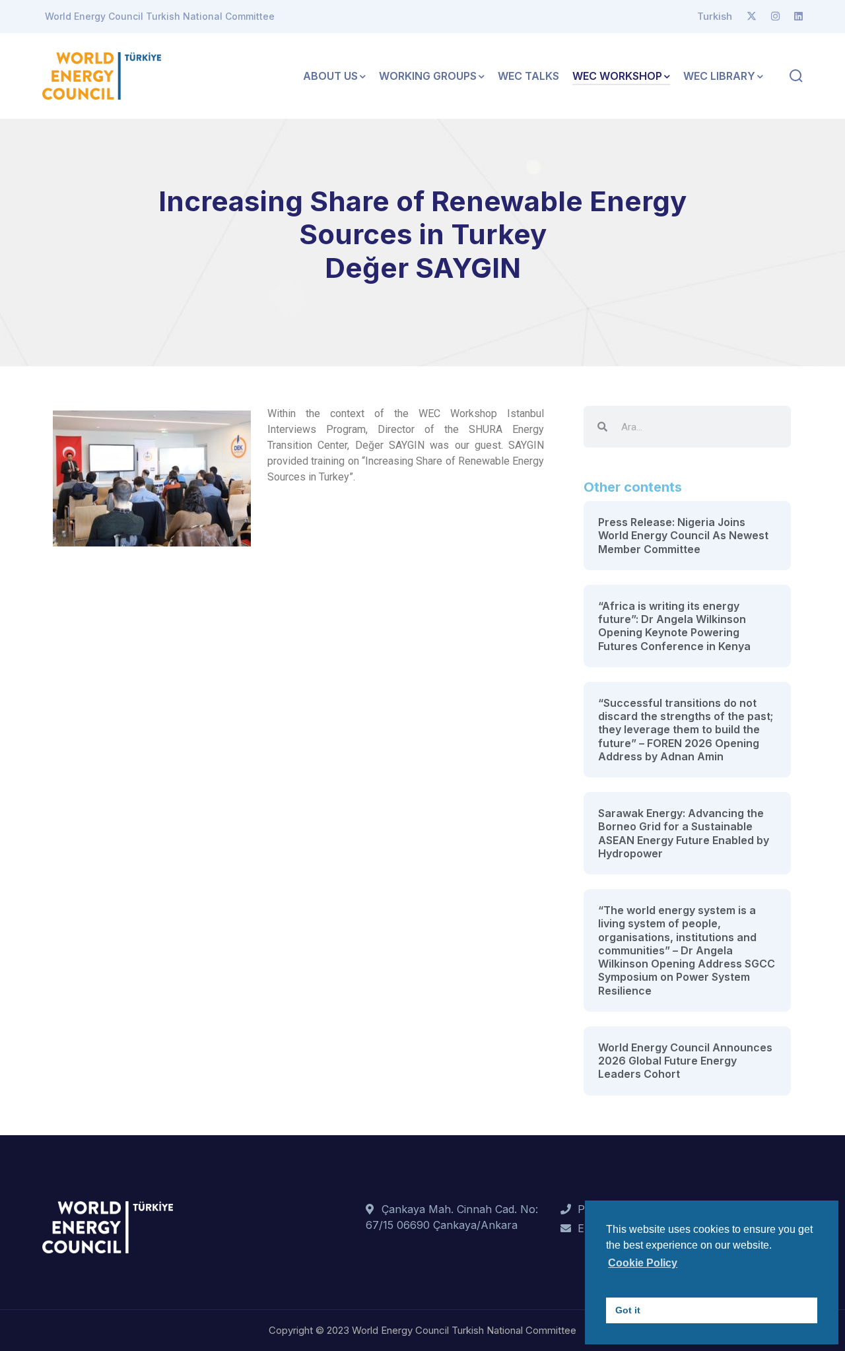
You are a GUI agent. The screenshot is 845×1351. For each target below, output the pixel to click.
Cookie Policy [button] (642, 1263)
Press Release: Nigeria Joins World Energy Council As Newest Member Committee (683, 535)
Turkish (714, 16)
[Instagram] (775, 16)
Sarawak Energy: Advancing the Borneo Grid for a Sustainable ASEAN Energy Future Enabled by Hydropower (683, 833)
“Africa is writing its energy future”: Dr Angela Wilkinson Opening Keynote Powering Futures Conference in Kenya (674, 626)
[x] (752, 16)
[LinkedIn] (798, 16)
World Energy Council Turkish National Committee (160, 16)
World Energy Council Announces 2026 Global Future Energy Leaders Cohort (685, 1061)
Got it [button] (627, 1310)
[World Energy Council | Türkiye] (101, 74)
